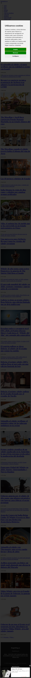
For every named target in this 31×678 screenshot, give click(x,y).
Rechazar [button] (15, 52)
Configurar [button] (15, 56)
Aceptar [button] (15, 49)
